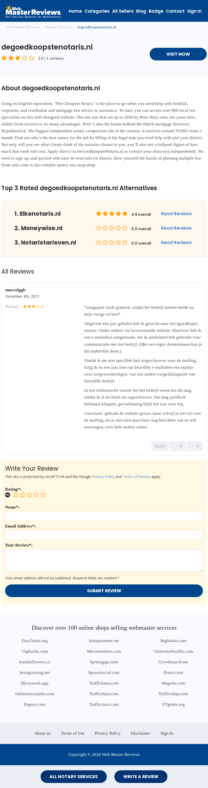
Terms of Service (136, 476)
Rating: (12, 306)
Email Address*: (20, 526)
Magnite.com (173, 683)
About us (42, 733)
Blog (141, 11)
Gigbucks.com (35, 651)
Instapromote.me (104, 640)
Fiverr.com (173, 672)
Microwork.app (34, 683)
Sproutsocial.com (103, 672)
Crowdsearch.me (173, 662)
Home (75, 11)
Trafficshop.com (173, 693)
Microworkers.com (104, 651)
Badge (156, 11)
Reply (160, 446)
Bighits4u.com (173, 640)
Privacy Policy (103, 476)
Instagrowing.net (35, 672)
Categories (97, 11)
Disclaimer (140, 733)
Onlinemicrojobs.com (34, 693)
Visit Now (178, 54)
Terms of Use (72, 733)
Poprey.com (34, 704)
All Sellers (123, 11)
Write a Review (141, 777)
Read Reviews (176, 214)
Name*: (12, 507)
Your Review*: (19, 545)
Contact (175, 11)
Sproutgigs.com (104, 662)
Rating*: (13, 489)
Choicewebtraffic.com (173, 651)
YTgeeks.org (173, 704)
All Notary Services (73, 777)
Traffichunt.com (104, 693)
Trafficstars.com (103, 704)
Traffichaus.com (103, 683)
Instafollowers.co (34, 662)
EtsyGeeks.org (35, 640)
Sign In (194, 11)
